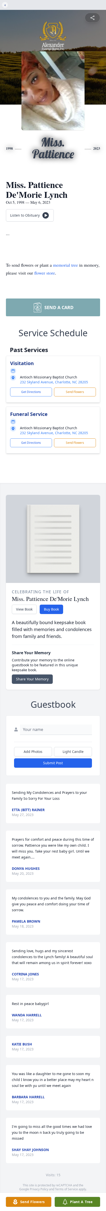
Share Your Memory (32, 679)
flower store (44, 273)
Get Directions (31, 392)
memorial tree (65, 265)
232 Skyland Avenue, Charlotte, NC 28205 (54, 382)
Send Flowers (75, 392)
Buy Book (51, 609)
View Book (24, 609)
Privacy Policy (39, 1189)
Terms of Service (66, 1189)
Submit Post (53, 763)
